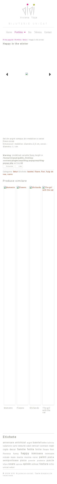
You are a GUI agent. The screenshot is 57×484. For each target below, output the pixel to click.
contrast (44, 446)
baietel (30, 172)
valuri (12, 467)
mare (13, 457)
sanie (10, 174)
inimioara (37, 453)
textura (43, 463)
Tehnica (38, 32)
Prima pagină (8, 40)
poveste (32, 461)
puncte (50, 460)
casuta (22, 446)
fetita (30, 449)
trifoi (51, 464)
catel (28, 446)
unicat (6, 467)
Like (20, 166)
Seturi (25, 40)
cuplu (5, 449)
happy (25, 453)
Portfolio (19, 32)
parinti (42, 457)
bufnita (51, 443)
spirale (27, 464)
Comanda (9, 166)
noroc (35, 457)
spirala (19, 464)
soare (11, 464)
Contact (48, 32)
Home (9, 32)
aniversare (8, 442)
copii (51, 446)
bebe (44, 443)
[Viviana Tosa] (28, 10)
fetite (38, 449)
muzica (27, 457)
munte (20, 457)
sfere (5, 464)
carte (15, 446)
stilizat (35, 464)
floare (37, 172)
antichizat (20, 442)
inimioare (49, 453)
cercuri (35, 446)
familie (21, 449)
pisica (23, 460)
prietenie (41, 460)
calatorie (7, 446)
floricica (7, 453)
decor (13, 449)
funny (16, 453)
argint (29, 443)
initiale (6, 457)
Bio (29, 32)
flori (43, 172)
